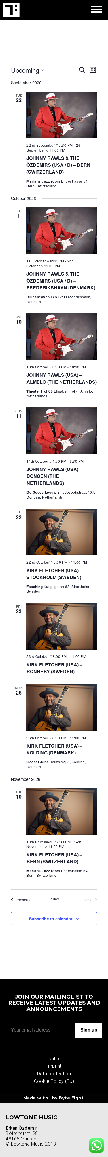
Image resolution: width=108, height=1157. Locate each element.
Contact (54, 1058)
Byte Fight (71, 1098)
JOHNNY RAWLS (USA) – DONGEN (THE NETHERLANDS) (54, 476)
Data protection (54, 1073)
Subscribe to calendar (50, 918)
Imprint (54, 1066)
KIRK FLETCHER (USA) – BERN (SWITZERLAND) (54, 858)
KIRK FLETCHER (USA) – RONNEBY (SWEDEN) (54, 668)
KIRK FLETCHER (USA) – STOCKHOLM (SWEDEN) (54, 574)
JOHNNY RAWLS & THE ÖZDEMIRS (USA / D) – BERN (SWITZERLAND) (58, 165)
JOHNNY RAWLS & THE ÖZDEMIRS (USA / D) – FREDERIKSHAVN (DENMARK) (60, 280)
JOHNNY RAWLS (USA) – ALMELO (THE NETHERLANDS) (61, 378)
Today (54, 899)
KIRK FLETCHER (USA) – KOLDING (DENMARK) (54, 749)
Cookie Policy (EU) (54, 1081)
